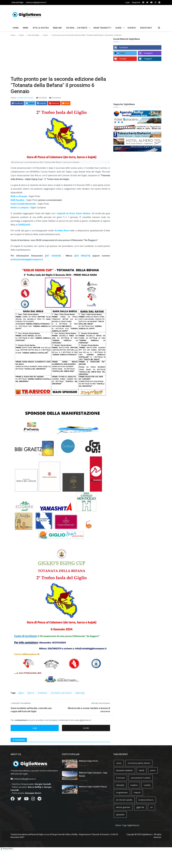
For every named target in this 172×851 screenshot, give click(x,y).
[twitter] (147, 2)
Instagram (148, 53)
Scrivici (132, 28)
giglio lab (140, 807)
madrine (134, 785)
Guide (118, 28)
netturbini (120, 785)
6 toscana (120, 777)
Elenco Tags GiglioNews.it (127, 825)
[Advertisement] (112, 14)
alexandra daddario (124, 770)
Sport (45, 35)
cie (151, 807)
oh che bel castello (124, 800)
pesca (31, 692)
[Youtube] (26, 799)
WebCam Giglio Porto (88, 761)
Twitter (122, 53)
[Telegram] (39, 799)
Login (127, 2)
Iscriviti (86, 728)
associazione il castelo (140, 777)
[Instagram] (33, 799)
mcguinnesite (122, 792)
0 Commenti (56, 98)
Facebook (123, 47)
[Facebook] (13, 799)
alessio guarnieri (123, 807)
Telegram (148, 58)
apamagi (80, 692)
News (25, 28)
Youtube (122, 58)
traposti (137, 792)
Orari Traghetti (102, 28)
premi (152, 770)
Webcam (57, 28)
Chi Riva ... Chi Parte (76, 28)
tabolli (141, 770)
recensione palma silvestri (139, 763)
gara (22, 692)
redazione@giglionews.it (36, 2)
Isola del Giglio (18, 2)
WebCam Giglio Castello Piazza (93, 787)
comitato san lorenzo (62, 692)
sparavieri (120, 814)
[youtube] (151, 2)
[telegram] (159, 2)
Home (16, 28)
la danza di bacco (146, 800)
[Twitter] (19, 799)
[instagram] (155, 2)
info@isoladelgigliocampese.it (27, 259)
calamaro (43, 692)
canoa (118, 763)
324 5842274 (82, 256)
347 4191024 (53, 256)
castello (147, 785)
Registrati (136, 2)
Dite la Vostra (41, 28)
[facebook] (143, 2)
